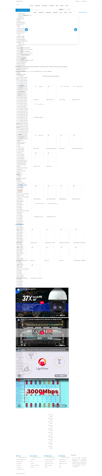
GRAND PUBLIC (21, 371)
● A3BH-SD (18, 255)
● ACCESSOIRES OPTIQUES (22, 398)
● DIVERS (18, 25)
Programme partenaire (21, 459)
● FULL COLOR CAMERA (21, 98)
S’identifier (77, 1)
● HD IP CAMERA (19, 75)
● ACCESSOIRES (19, 307)
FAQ (60, 465)
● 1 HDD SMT (19, 152)
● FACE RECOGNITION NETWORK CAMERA (21, 58)
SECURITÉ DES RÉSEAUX (23, 339)
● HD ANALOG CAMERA (21, 106)
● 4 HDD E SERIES (20, 158)
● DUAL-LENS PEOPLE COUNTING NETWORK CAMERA (21, 71)
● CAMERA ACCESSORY (21, 310)
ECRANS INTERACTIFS (23, 15)
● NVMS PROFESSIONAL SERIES (21, 297)
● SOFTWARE (19, 293)
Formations (51, 5)
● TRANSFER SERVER (21, 163)
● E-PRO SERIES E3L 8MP (21, 94)
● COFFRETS (19, 404)
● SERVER (18, 180)
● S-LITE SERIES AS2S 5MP (22, 120)
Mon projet (18, 465)
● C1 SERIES (19, 198)
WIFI (19, 34)
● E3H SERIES (19, 190)
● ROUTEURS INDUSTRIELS (22, 343)
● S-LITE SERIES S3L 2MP (21, 89)
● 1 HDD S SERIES (20, 151)
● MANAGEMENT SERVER (21, 161)
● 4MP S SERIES (19, 281)
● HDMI (17, 336)
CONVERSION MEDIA (22, 331)
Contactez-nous (62, 461)
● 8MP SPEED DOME (20, 305)
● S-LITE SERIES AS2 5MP (21, 121)
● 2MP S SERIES (19, 221)
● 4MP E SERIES (19, 258)
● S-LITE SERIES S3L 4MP (21, 85)
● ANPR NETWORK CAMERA (22, 68)
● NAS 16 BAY (19, 356)
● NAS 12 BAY (19, 354)
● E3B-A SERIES (19, 189)
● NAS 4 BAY (19, 348)
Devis (67, 5)
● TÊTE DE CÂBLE (20, 395)
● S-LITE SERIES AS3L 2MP (22, 126)
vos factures (31, 71)
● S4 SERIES (19, 223)
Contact (61, 5)
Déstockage (44, 5)
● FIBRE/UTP (19, 333)
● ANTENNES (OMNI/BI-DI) (21, 41)
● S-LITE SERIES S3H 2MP (21, 88)
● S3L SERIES (19, 289)
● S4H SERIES (19, 230)
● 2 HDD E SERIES (20, 154)
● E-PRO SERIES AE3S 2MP (22, 114)
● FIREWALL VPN (19, 340)
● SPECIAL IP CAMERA (21, 92)
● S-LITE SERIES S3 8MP (21, 103)
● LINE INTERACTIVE (20, 389)
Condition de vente (48, 461)
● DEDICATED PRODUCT (21, 321)
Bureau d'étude (19, 461)
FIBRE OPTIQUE (21, 392)
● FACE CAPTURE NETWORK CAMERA (22, 55)
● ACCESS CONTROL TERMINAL (20, 66)
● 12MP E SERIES (20, 275)
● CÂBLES (18, 394)
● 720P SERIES (19, 50)
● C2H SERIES (19, 215)
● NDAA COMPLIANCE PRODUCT (21, 172)
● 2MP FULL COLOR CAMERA (22, 269)
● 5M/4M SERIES (19, 47)
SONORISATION (21, 13)
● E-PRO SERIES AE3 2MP (21, 117)
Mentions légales (48, 465)
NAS (19, 345)
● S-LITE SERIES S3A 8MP (21, 105)
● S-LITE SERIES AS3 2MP (21, 132)
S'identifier (33, 459)
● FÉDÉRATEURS (20, 18)
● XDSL (17, 337)
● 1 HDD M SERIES (20, 149)
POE (19, 27)
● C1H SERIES (19, 218)
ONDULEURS (21, 388)
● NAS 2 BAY (19, 346)
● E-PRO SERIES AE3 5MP (21, 111)
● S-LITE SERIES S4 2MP (21, 83)
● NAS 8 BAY (19, 351)
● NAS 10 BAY (19, 353)
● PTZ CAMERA (19, 184)
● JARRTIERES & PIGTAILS (22, 397)
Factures (32, 463)
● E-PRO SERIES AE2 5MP (21, 137)
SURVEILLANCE (21, 44)
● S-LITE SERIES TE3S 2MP (22, 109)
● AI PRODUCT (19, 53)
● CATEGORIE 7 (19, 365)
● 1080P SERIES (19, 48)
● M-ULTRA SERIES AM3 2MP (22, 128)
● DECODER (19, 169)
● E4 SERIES (19, 203)
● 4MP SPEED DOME (20, 304)
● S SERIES (18, 177)
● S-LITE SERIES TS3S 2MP (22, 138)
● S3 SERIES (19, 206)
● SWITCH (18, 140)
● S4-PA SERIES (19, 247)
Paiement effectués (35, 465)
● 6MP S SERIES (19, 241)
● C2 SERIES (19, 213)
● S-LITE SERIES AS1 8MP (21, 118)
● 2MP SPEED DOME (20, 302)
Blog (57, 5)
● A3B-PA (18, 256)
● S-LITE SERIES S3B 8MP (21, 77)
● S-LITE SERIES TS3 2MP (21, 135)
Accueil (31, 5)
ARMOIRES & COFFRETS (23, 401)
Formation (18, 467)
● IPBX (17, 383)
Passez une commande (49, 459)
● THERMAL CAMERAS (21, 74)
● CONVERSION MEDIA (21, 327)
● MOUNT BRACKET (20, 313)
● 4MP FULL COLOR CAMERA (22, 210)
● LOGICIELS (19, 42)
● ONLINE (18, 391)
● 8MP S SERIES (19, 204)
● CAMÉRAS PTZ (19, 301)
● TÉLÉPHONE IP (20, 385)
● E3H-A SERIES (19, 259)
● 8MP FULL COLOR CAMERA (22, 193)
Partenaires (37, 5)
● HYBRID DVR (19, 45)
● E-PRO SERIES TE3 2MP (21, 115)
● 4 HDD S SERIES (20, 143)
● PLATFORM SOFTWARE (21, 167)
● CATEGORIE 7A (20, 363)
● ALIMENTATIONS (20, 328)
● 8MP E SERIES (19, 187)
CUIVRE (19, 359)
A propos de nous (62, 459)
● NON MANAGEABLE (20, 22)
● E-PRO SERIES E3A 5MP (21, 97)
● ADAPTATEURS (19, 375)
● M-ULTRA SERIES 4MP (21, 91)
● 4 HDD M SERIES (20, 157)
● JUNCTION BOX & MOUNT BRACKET (22, 319)
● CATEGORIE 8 (19, 362)
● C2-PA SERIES (19, 216)
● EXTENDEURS (19, 377)
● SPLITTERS (19, 33)
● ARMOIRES (19, 403)
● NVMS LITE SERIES (20, 299)
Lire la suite (75, 466)
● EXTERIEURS (19, 406)
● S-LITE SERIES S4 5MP (21, 82)
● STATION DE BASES (20, 39)
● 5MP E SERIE (19, 236)
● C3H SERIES (19, 212)
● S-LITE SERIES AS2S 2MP (22, 123)
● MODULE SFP (19, 24)
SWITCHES (20, 16)
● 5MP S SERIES (19, 278)
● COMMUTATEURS (20, 28)
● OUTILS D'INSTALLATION (22, 369)
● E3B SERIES (19, 192)
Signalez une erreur (63, 463)
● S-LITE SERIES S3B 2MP (21, 86)
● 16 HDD (18, 146)
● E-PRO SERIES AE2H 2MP (22, 112)
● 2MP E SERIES (19, 249)
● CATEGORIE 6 (19, 368)
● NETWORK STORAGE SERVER (21, 165)
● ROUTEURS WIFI (20, 374)
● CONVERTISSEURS (20, 31)
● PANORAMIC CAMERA (21, 95)
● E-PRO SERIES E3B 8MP (21, 100)
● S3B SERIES (19, 207)
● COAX (18, 334)
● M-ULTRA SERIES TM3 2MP (22, 131)
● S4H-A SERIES (19, 232)
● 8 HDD (18, 144)
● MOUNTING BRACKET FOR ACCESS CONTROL (22, 316)
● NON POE (18, 324)
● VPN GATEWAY (19, 342)
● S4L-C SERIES (19, 227)
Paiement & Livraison (49, 463)
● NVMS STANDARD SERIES (22, 295)
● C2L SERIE (19, 272)
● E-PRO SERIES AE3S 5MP (22, 108)
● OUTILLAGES (19, 400)
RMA (46, 467)
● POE (17, 325)
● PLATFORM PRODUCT (21, 160)
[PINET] (21, 5)
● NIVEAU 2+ (19, 19)
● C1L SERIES (19, 273)
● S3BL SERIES (19, 235)
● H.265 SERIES (19, 51)
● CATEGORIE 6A (20, 366)
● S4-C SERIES (19, 209)
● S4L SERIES (19, 226)
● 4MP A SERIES (19, 253)
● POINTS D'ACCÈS (20, 36)
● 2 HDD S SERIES (20, 155)
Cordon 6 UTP (19, 360)
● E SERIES (18, 175)
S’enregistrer (83, 1)
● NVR (17, 141)
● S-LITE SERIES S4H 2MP (21, 80)
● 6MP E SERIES (19, 200)
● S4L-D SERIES (19, 229)
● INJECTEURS (19, 30)
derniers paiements (44, 71)
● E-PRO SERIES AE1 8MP (21, 134)
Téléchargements (20, 469)
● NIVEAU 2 (18, 21)
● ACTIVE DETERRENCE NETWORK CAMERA (21, 63)
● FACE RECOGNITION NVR (22, 60)
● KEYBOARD (19, 181)
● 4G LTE (18, 330)
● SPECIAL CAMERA (20, 183)
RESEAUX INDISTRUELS (23, 322)
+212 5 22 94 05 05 (82, 12)
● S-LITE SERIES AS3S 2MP (22, 129)
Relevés (32, 467)
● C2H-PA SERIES (20, 195)
